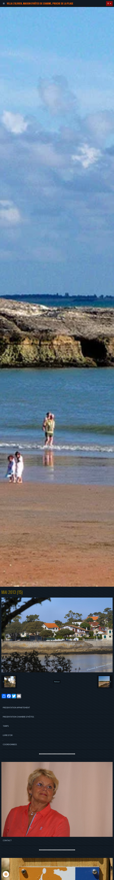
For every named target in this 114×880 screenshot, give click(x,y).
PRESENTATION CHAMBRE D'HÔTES (18, 717)
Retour (57, 682)
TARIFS (6, 726)
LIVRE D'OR (8, 735)
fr (108, 3)
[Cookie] (6, 874)
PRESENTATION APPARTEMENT (16, 707)
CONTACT (7, 840)
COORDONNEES (10, 744)
